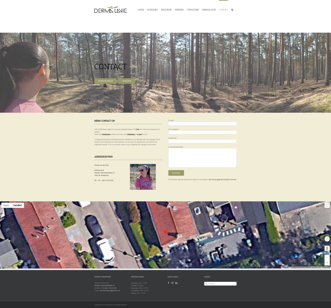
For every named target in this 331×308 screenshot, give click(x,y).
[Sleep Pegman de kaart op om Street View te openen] (327, 248)
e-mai (139, 134)
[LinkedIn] (176, 283)
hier (137, 129)
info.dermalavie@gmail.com (110, 290)
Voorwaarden (326, 267)
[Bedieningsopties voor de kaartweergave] (327, 239)
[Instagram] (172, 283)
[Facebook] (169, 283)
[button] (232, 9)
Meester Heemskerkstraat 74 (104, 285)
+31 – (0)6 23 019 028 (105, 180)
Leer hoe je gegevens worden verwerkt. (222, 179)
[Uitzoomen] (327, 262)
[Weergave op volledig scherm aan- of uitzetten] (327, 205)
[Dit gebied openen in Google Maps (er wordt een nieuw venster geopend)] (5, 266)
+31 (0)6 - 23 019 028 (108, 288)
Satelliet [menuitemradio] (17, 205)
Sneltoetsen (285, 267)
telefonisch (106, 134)
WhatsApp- (131, 134)
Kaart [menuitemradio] (6, 205)
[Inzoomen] (327, 257)
